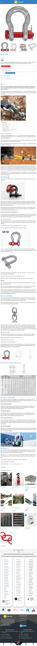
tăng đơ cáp (15, 136)
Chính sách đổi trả (23, 618)
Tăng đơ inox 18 (3, 487)
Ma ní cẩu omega (4, 125)
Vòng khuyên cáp (3, 546)
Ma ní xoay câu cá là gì (5, 127)
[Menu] (1, 2)
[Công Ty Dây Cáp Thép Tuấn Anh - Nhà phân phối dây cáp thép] (18, 2)
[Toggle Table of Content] (15, 123)
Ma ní (4, 75)
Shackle (16, 135)
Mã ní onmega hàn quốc (6, 126)
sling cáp (5, 167)
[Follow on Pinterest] (5, 625)
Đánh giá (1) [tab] (5, 84)
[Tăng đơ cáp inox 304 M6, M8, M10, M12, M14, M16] (30, 479)
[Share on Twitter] (5, 79)
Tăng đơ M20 (3, 528)
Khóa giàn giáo (3, 508)
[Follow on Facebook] (1, 625)
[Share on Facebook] (3, 79)
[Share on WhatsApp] (1, 79)
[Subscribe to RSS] (6, 625)
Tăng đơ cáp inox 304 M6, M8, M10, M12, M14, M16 (30, 488)
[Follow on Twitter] (3, 625)
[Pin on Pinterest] (8, 79)
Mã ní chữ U (3, 249)
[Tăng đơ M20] (6, 519)
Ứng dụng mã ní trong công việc (7, 130)
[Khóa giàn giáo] (6, 500)
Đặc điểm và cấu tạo (6, 128)
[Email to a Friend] (6, 79)
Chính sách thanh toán (23, 616)
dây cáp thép (7, 454)
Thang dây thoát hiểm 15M (17, 508)
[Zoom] (2, 40)
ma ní (23, 91)
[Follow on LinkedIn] (8, 625)
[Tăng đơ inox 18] (6, 479)
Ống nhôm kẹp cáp (28, 528)
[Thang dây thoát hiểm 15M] (18, 500)
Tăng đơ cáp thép (27, 508)
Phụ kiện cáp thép (8, 52)
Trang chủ (2, 52)
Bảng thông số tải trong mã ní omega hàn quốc (9, 129)
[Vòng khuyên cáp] (6, 538)
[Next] (34, 23)
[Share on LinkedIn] (9, 79)
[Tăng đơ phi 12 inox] (18, 519)
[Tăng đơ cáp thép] (30, 500)
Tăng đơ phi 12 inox (16, 528)
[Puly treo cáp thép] (18, 479)
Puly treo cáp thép (15, 487)
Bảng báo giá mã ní (5, 131)
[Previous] (2, 23)
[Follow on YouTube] (9, 625)
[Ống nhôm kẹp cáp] (30, 519)
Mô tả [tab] (2, 84)
